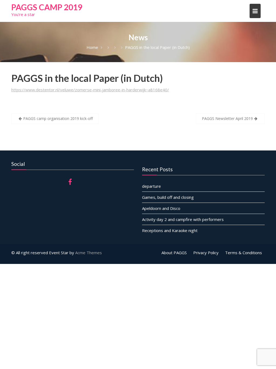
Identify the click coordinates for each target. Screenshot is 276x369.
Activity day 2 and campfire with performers (183, 219)
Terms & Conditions (243, 252)
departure (151, 186)
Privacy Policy (206, 252)
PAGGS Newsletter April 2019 (227, 118)
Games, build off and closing (168, 197)
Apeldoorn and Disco (161, 208)
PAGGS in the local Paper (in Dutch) (87, 78)
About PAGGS (174, 252)
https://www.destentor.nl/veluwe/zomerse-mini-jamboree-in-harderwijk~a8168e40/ (90, 89)
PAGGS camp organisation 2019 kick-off (58, 118)
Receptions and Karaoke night (170, 230)
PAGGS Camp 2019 (46, 7)
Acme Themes (88, 252)
